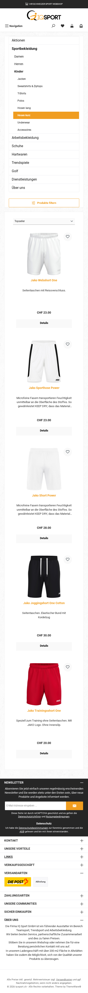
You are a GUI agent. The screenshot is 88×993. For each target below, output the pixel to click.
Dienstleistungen (24, 179)
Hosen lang (24, 108)
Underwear (24, 122)
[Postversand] (17, 882)
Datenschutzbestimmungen (33, 828)
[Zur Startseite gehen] (44, 15)
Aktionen (18, 40)
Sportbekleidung (24, 49)
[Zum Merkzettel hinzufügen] (67, 237)
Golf (15, 171)
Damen (19, 56)
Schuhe (17, 146)
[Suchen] (53, 26)
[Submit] (74, 806)
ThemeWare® (73, 986)
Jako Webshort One (44, 280)
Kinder (18, 71)
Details (44, 323)
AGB (22, 831)
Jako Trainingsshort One (44, 711)
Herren (18, 64)
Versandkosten (64, 979)
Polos (21, 100)
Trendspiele (20, 163)
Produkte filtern (46, 203)
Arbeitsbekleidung (25, 138)
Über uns (18, 188)
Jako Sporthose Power (44, 388)
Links (8, 857)
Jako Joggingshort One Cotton (44, 603)
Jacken (22, 78)
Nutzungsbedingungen (57, 816)
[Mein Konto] (72, 26)
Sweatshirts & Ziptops (30, 86)
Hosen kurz (24, 115)
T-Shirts (22, 93)
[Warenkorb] (81, 26)
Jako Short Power (44, 495)
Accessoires (24, 129)
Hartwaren (19, 154)
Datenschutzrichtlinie (29, 816)
